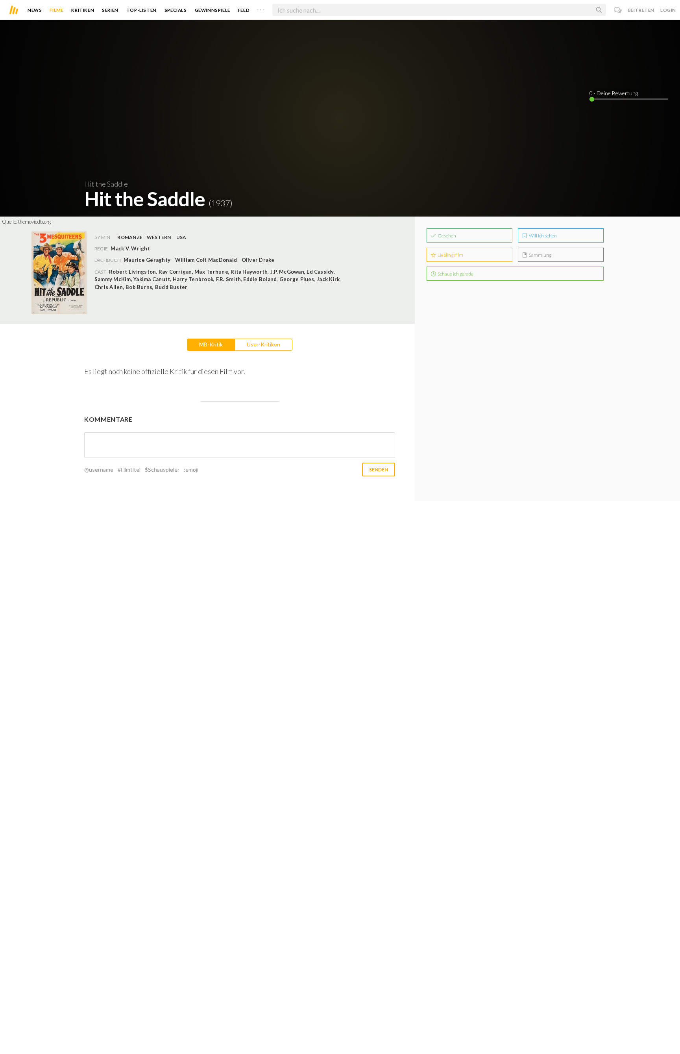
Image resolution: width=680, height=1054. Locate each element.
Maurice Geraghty (147, 260)
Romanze (129, 237)
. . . (260, 8)
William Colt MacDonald (206, 260)
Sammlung (539, 255)
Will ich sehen (542, 236)
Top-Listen (141, 10)
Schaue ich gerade (455, 274)
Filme (56, 10)
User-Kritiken (263, 344)
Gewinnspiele (212, 10)
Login (668, 10)
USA (181, 237)
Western (159, 237)
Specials (175, 10)
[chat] (618, 10)
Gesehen (446, 236)
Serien (110, 10)
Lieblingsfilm (450, 255)
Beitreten (641, 10)
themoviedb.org (34, 222)
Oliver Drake (258, 260)
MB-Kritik (211, 344)
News (35, 10)
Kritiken (82, 10)
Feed (243, 10)
